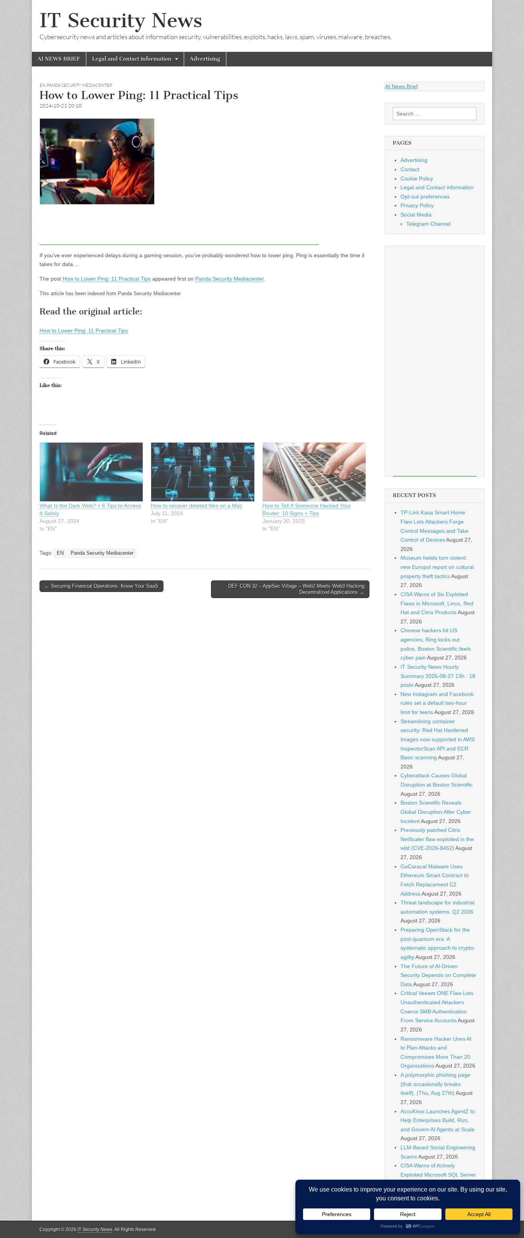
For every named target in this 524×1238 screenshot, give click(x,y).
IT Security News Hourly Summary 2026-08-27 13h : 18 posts (437, 676)
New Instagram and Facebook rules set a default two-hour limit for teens (437, 703)
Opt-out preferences (425, 196)
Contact (409, 169)
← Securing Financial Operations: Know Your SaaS (101, 586)
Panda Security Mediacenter (79, 85)
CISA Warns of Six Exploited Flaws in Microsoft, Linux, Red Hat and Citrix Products (436, 603)
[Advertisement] (179, 227)
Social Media (416, 215)
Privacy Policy (417, 205)
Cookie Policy (416, 178)
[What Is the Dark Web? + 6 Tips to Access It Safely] (91, 472)
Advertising (205, 59)
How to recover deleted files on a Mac (196, 505)
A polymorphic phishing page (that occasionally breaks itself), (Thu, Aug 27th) (435, 1084)
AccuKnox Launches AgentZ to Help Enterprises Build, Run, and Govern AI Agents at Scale (437, 1120)
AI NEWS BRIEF (59, 59)
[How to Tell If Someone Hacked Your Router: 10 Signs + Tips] (314, 472)
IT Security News (121, 20)
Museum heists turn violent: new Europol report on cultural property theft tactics (437, 567)
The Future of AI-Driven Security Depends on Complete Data (438, 975)
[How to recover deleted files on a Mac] (202, 472)
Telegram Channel (428, 224)
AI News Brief (401, 86)
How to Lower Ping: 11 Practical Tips (107, 279)
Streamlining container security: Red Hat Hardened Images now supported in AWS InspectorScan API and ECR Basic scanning (437, 739)
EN (42, 85)
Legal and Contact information (131, 59)
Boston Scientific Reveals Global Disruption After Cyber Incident (435, 812)
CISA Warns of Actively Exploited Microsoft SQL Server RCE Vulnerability (438, 1174)
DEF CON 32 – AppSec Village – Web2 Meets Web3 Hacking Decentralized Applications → (296, 589)
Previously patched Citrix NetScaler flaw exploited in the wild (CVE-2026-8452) (437, 839)
